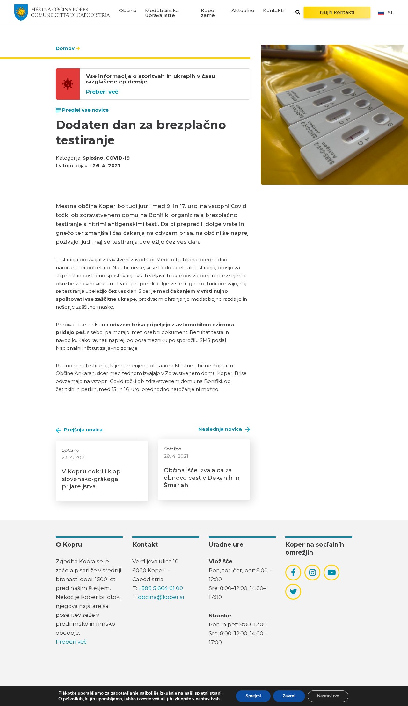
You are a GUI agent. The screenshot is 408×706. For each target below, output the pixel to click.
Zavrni (289, 696)
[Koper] (62, 12)
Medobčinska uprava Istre (162, 13)
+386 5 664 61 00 (160, 588)
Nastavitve (328, 696)
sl (391, 13)
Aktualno (242, 10)
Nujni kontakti (337, 12)
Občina (127, 10)
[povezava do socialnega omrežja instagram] (312, 572)
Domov (65, 48)
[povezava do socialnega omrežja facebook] (293, 572)
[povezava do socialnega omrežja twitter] (293, 591)
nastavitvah (208, 699)
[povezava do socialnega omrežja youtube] (332, 572)
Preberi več (102, 92)
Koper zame (208, 13)
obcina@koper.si (161, 597)
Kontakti (273, 10)
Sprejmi (253, 696)
